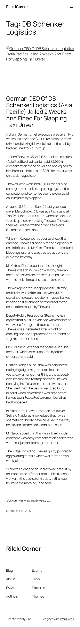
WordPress (67, 619)
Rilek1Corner (17, 6)
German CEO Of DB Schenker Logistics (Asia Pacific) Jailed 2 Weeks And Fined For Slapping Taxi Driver (39, 111)
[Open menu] (71, 6)
